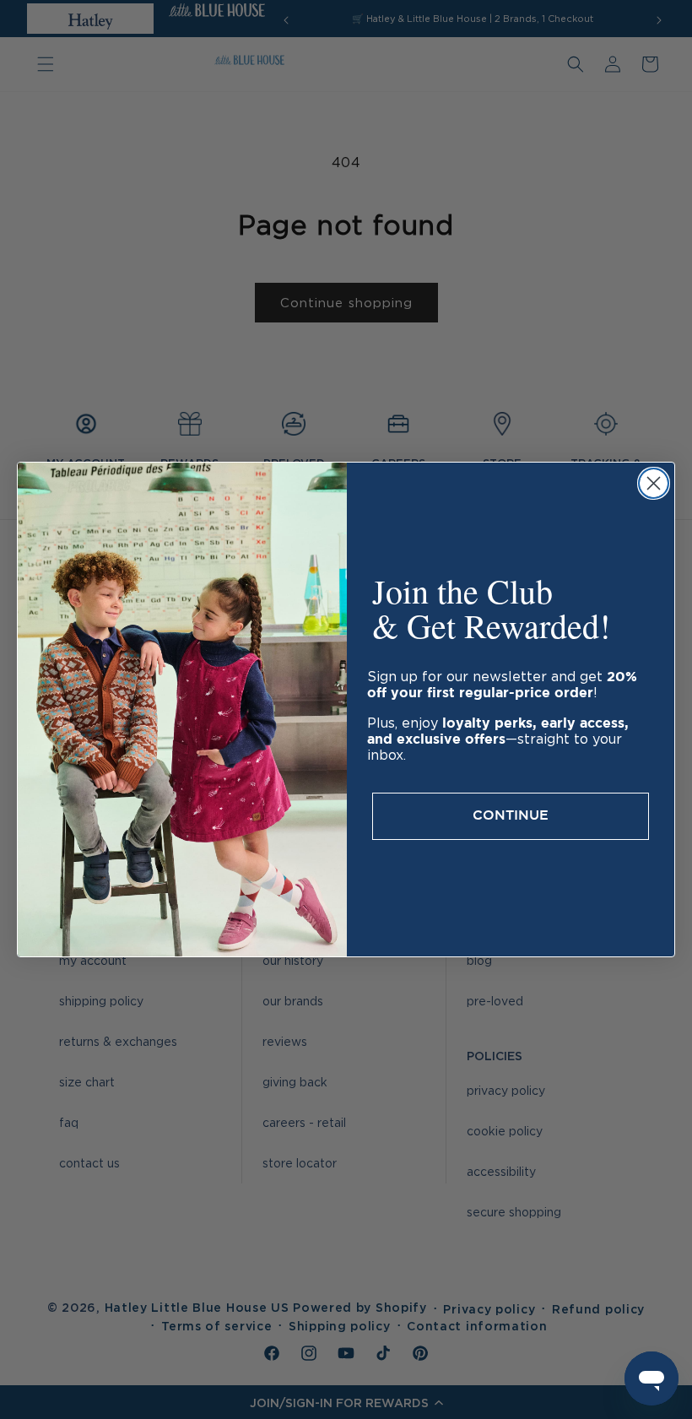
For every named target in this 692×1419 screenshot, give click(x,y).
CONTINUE (511, 816)
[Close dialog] (653, 483)
